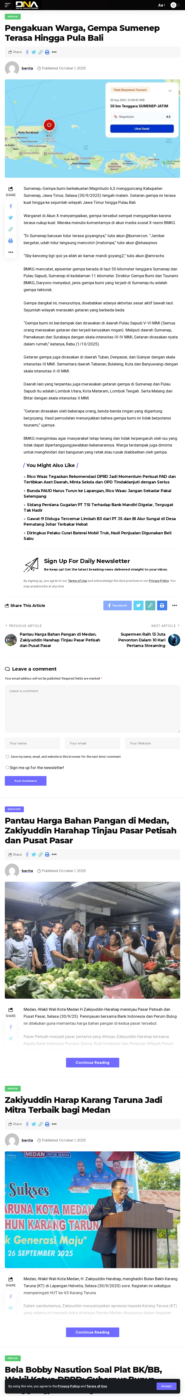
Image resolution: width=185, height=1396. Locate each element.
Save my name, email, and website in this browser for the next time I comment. (66, 756)
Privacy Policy (69, 1386)
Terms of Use (96, 1386)
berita (27, 68)
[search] (152, 5)
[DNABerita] (27, 5)
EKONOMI (14, 809)
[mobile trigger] (9, 5)
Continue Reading (93, 1062)
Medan (13, 16)
